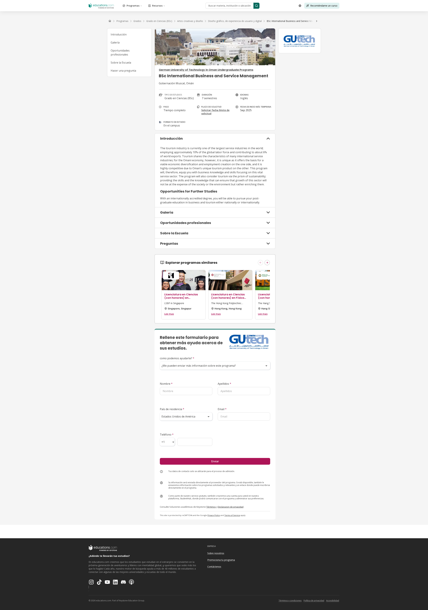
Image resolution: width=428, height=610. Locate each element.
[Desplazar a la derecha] (317, 21)
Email (222, 409)
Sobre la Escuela (121, 62)
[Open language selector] (300, 6)
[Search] (256, 6)
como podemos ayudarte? (177, 358)
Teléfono (167, 434)
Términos (211, 506)
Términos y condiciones (290, 600)
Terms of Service (232, 515)
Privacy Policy (213, 515)
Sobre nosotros (215, 553)
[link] (295, 21)
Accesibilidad (332, 600)
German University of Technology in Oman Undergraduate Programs (206, 70)
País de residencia (172, 409)
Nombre (166, 384)
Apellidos (224, 384)
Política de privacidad (314, 600)
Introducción (119, 34)
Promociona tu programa (221, 559)
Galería (115, 42)
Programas (133, 5)
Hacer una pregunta (123, 70)
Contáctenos (214, 566)
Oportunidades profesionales (120, 52)
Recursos (157, 5)
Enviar (215, 461)
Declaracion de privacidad (230, 506)
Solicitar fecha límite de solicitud (215, 112)
